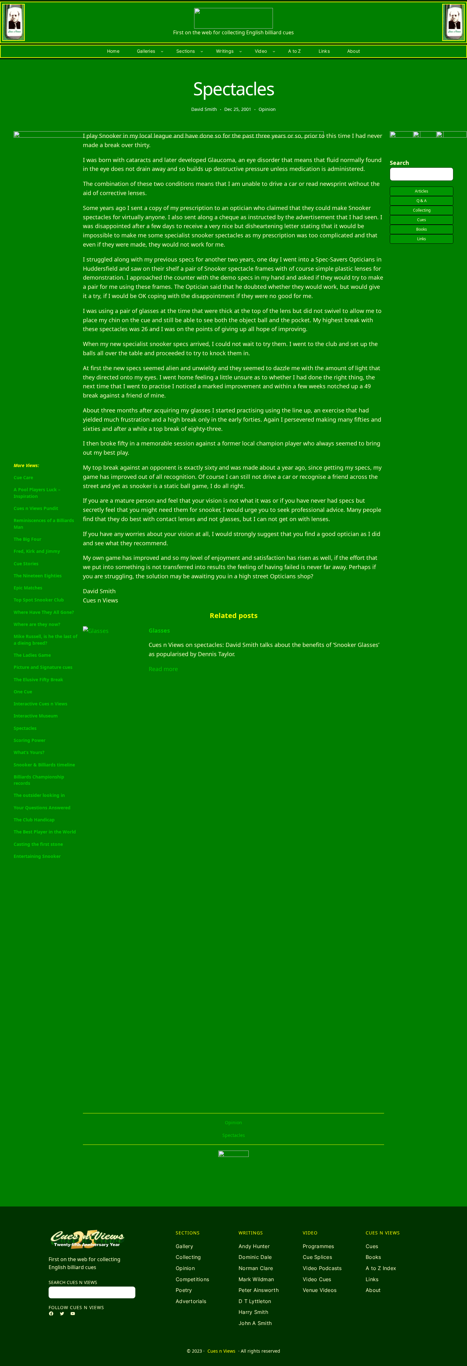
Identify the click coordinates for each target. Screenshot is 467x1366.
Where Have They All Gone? (44, 612)
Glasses (159, 630)
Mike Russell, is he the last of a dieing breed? (45, 640)
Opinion (267, 109)
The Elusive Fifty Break (38, 679)
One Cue (23, 692)
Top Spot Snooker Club (39, 600)
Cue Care (23, 477)
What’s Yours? (29, 752)
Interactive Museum (36, 716)
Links (421, 238)
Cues (421, 219)
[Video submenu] (274, 51)
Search (399, 163)
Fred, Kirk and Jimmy (37, 551)
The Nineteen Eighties (38, 576)
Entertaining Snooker (37, 856)
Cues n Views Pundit (36, 508)
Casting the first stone (38, 844)
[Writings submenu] (240, 51)
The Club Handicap (34, 820)
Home (113, 51)
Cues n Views (221, 1351)
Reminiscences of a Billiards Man (44, 524)
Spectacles (25, 728)
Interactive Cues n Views (40, 704)
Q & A (421, 200)
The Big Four (27, 539)
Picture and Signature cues (43, 667)
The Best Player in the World (45, 832)
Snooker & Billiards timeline (44, 765)
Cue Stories (26, 564)
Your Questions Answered (42, 808)
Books (421, 229)
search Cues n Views (73, 1282)
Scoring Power (29, 740)
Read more (163, 669)
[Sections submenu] (201, 51)
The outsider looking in (39, 795)
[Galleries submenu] (162, 51)
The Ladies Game (32, 655)
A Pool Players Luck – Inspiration (37, 493)
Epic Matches (28, 588)
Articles (421, 191)
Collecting (421, 210)
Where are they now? (37, 624)
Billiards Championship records (39, 780)
